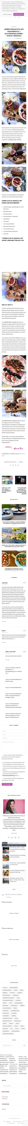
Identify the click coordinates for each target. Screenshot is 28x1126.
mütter (4, 1023)
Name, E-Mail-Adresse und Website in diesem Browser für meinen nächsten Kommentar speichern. (12, 756)
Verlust (23, 1028)
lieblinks (14, 1015)
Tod (11, 1028)
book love (12, 992)
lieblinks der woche (7, 1018)
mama (16, 1018)
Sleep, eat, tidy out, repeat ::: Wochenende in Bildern (6, 490)
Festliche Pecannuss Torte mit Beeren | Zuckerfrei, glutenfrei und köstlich (14, 522)
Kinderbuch (5, 1010)
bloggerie (5, 992)
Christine (5, 583)
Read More (14, 833)
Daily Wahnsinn (6, 995)
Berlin (21, 990)
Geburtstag (5, 1005)
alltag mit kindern (7, 990)
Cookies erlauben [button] (18, 14)
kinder (15, 1008)
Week (12, 845)
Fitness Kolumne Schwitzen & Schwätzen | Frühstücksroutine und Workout (13, 705)
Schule (22, 1026)
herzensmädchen (7, 1008)
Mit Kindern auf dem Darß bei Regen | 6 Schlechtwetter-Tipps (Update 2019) (17, 880)
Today (8, 845)
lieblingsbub (6, 1015)
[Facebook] (10, 465)
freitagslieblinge (18, 1002)
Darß (18, 997)
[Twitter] (13, 465)
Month (16, 845)
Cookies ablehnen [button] (7, 14)
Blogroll (4, 1109)
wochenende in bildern (8, 1033)
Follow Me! (15, 1064)
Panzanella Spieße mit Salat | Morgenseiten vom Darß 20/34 (14, 569)
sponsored (5, 1028)
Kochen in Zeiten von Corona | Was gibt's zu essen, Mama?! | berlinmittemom (13, 715)
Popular (5, 843)
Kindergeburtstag (15, 1010)
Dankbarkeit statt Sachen (8, 997)
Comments (10, 843)
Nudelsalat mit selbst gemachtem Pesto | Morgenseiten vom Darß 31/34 (14, 546)
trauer (16, 1028)
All (20, 845)
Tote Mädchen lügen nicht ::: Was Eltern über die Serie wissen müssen (21, 491)
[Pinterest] (15, 465)
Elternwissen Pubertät (8, 1000)
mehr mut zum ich (7, 1020)
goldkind (22, 1005)
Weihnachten (6, 1031)
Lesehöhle (14, 1013)
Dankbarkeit (15, 995)
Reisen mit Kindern (7, 1026)
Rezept (16, 1026)
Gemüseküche (14, 1005)
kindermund (6, 1013)
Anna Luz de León (10, 651)
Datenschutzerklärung (8, 775)
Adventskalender (13, 987)
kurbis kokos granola (10, 462)
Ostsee (17, 1023)
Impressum (4, 1098)
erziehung (18, 1000)
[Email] (18, 465)
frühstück (14, 26)
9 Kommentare (18, 38)
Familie (4, 1002)
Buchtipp (20, 992)
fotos (10, 1002)
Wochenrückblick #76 (16, 687)
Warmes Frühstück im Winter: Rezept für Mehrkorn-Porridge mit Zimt (13, 695)
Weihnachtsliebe (15, 1031)
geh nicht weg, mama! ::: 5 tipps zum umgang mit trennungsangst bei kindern (17, 849)
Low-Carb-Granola (6, 129)
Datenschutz (5, 1096)
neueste (21, 462)
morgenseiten (17, 1020)
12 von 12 (5, 987)
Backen (15, 990)
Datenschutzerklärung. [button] (12, 10)
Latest (16, 843)
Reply (24, 582)
